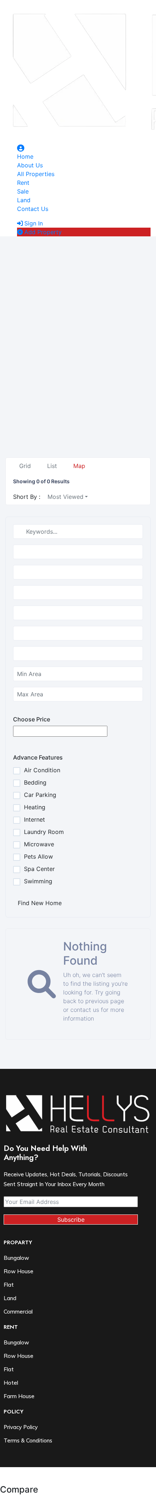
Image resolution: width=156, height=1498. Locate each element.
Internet (34, 819)
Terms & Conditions (28, 1440)
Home (25, 156)
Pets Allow (38, 856)
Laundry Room (44, 831)
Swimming (38, 881)
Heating (34, 807)
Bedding (35, 782)
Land (23, 200)
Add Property (43, 232)
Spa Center (39, 868)
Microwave (39, 844)
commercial (18, 1311)
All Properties (35, 174)
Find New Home (40, 903)
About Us (30, 165)
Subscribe (71, 1219)
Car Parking (40, 794)
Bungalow (16, 1257)
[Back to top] (2, 1480)
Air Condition (42, 770)
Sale (23, 191)
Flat (9, 1369)
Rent (23, 182)
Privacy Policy (21, 1427)
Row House (18, 1271)
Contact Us (32, 208)
